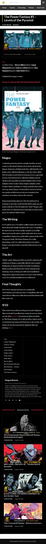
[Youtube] (20, 400)
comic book (7, 347)
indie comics (8, 356)
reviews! (15, 316)
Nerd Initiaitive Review (11, 364)
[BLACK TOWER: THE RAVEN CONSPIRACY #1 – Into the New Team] (23, 483)
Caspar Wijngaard (10, 342)
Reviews (16, 25)
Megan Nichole (11, 380)
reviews (16, 367)
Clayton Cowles (9, 344)
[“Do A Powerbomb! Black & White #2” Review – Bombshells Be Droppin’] (23, 424)
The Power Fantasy (10, 372)
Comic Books (6, 25)
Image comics (8, 353)
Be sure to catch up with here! (21, 82)
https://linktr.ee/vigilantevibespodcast (15, 383)
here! (10, 328)
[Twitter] (16, 400)
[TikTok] (13, 400)
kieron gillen (8, 361)
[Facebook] (6, 400)
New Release (8, 367)
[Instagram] (9, 400)
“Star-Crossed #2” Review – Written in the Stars (23, 523)
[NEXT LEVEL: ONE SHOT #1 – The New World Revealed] (23, 453)
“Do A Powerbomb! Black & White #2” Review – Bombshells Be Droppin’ (22, 436)
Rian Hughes (8, 369)
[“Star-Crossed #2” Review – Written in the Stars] (23, 512)
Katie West (8, 358)
